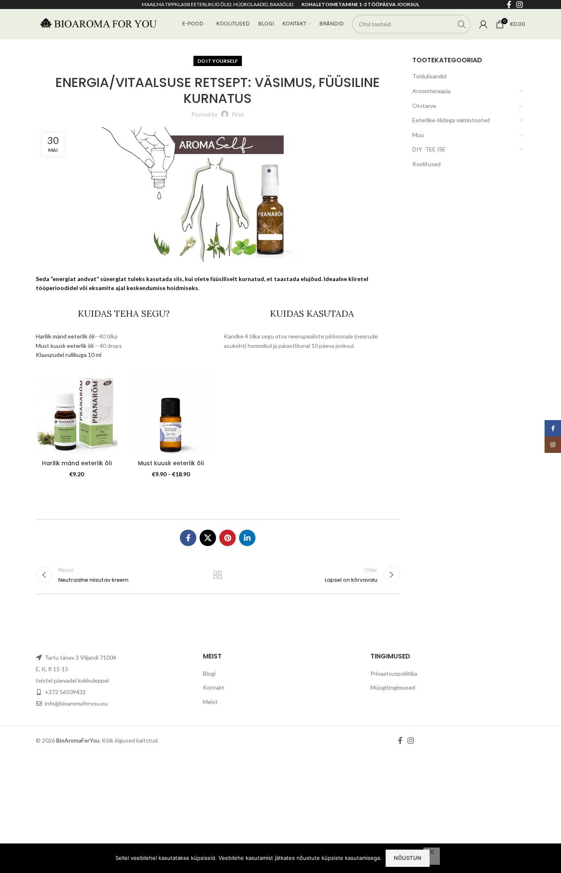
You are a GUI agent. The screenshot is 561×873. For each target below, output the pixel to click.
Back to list (217, 575)
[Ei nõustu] (431, 856)
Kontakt (213, 687)
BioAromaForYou (77, 740)
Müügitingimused (392, 687)
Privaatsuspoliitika (393, 673)
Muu (418, 134)
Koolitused (426, 163)
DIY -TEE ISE (429, 149)
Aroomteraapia (431, 90)
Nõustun (407, 858)
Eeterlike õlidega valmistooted (451, 120)
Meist (210, 701)
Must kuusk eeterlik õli (65, 345)
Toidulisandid (429, 76)
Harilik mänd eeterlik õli (65, 336)
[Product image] (171, 415)
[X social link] (208, 538)
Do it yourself (218, 61)
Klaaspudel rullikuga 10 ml (68, 354)
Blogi (209, 673)
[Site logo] (97, 23)
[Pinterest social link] (227, 538)
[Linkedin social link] (247, 538)
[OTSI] (461, 24)
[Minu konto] (483, 24)
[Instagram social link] (410, 740)
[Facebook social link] (188, 538)
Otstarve (424, 105)
